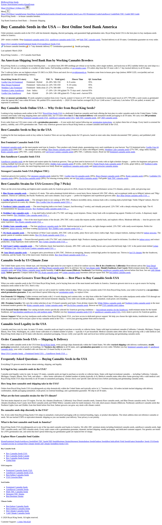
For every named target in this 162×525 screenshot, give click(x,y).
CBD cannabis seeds (109, 118)
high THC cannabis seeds (90, 40)
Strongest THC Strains (15, 494)
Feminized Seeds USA (32, 44)
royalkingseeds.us (79, 72)
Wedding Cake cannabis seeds (117, 149)
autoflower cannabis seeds (48, 226)
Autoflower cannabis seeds (12, 162)
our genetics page (79, 68)
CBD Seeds (52, 441)
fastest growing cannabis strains (105, 166)
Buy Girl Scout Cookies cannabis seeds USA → (36, 248)
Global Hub (11, 460)
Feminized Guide (94, 14)
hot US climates (135, 253)
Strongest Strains (77, 441)
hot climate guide (93, 268)
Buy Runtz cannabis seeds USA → (29, 222)
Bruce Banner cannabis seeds (107, 176)
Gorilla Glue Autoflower (11, 93)
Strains (14, 4)
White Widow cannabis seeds (28, 270)
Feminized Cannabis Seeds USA (19, 470)
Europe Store (6, 4)
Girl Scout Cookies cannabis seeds (59, 152)
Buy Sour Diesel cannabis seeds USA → (71, 255)
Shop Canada (15, 14)
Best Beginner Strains (14, 496)
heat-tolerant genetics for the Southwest (112, 310)
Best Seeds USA (61, 444)
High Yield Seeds (122, 441)
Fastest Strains (135, 441)
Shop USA (5, 8)
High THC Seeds (41, 441)
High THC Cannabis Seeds (17, 492)
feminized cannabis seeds (138, 347)
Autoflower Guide (108, 14)
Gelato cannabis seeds (12, 239)
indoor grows (144, 239)
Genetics (20, 4)
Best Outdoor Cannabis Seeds (18, 509)
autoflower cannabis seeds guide (76, 166)
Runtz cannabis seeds (9, 152)
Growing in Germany (15, 444)
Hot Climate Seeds (31, 444)
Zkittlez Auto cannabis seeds (61, 164)
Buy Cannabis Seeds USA (16, 453)
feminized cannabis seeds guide (122, 152)
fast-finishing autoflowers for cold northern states (32, 312)
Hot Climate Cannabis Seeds (17, 511)
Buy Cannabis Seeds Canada (17, 456)
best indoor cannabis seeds (119, 272)
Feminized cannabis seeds (11, 147)
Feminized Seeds (12, 441)
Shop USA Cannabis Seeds (12, 44)
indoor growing (150, 233)
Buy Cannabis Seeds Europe (17, 458)
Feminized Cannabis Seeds (17, 487)
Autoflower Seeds (26, 441)
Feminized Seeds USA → (35, 353)
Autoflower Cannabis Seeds (17, 489)
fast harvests (43, 228)
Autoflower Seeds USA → (57, 353)
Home (3, 441)
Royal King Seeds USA (52, 113)
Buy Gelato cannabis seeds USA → (53, 242)
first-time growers (25, 209)
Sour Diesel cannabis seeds (15, 253)
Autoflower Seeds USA (50, 44)
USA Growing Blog (14, 477)
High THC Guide (123, 14)
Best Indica (110, 441)
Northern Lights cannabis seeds (16, 206)
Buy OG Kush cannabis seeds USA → (50, 235)
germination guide (66, 292)
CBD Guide (134, 14)
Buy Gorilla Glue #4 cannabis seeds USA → (54, 202)
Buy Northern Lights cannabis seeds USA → (51, 209)
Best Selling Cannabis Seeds (17, 475)
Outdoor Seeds (100, 441)
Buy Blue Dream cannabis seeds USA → (133, 195)
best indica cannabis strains (87, 178)
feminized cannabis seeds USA (36, 40)
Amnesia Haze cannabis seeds (26, 268)
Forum (31, 4)
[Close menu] (8, 11)
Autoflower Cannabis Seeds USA (19, 473)
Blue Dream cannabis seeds (59, 149)
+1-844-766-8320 (24, 522)
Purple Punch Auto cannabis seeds (107, 164)
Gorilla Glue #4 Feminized (12, 82)
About (26, 4)
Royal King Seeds (48, 345)
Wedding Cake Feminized (11, 88)
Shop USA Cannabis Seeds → (13, 353)
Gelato (155, 246)
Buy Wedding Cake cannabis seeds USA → (31, 215)
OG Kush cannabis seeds (13, 233)
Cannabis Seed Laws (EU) (76, 14)
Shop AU (21, 8)
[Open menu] (27, 8)
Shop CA (13, 8)
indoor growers (16, 228)
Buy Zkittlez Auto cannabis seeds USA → (66, 228)
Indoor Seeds (89, 441)
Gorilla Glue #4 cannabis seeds (77, 176)
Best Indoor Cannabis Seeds (17, 506)
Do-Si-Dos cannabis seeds (29, 178)
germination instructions (102, 122)
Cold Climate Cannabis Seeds (18, 513)
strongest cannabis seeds (40, 176)
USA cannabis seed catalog (113, 305)
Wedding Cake (10, 248)
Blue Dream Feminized (10, 85)
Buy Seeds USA (147, 441)
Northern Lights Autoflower (12, 90)
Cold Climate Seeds (47, 444)
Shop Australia (37, 14)
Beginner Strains (64, 441)
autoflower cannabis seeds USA (62, 40)
